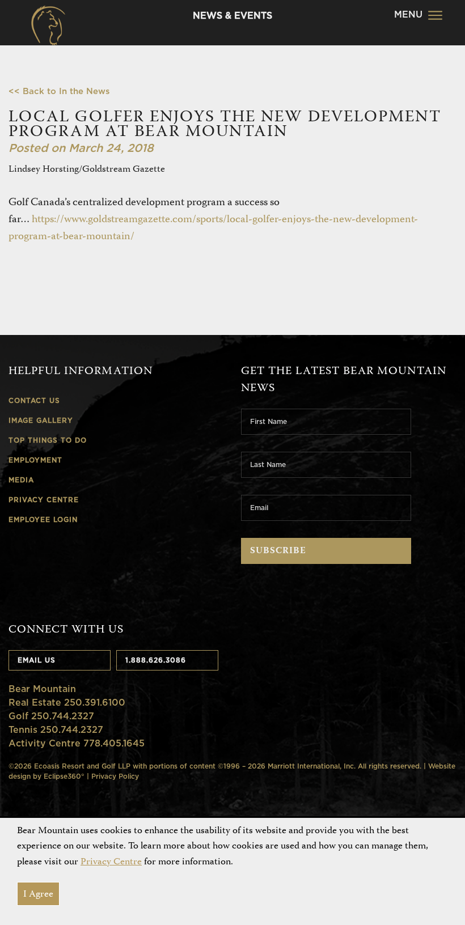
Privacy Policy (115, 776)
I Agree (38, 894)
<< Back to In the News (59, 91)
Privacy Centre (111, 862)
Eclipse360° (64, 776)
